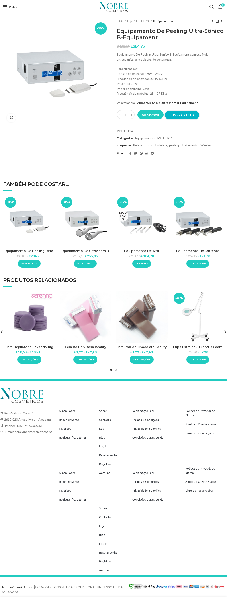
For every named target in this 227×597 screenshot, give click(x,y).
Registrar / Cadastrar (72, 437)
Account (104, 473)
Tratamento (190, 145)
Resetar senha (108, 455)
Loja (130, 21)
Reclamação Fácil (143, 411)
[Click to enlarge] (11, 118)
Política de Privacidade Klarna (200, 413)
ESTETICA (143, 21)
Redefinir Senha (69, 420)
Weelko (205, 145)
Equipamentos (163, 21)
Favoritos (65, 428)
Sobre (103, 411)
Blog (102, 437)
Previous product (212, 21)
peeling (174, 145)
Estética (161, 145)
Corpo (149, 145)
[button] (29, 264)
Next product (221, 21)
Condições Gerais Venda (148, 437)
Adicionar (150, 114)
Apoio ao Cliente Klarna (200, 424)
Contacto (105, 420)
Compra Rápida (182, 115)
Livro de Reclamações (199, 433)
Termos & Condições (145, 420)
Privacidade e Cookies (146, 428)
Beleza (137, 145)
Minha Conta (67, 411)
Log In (103, 446)
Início (120, 21)
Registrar (105, 464)
